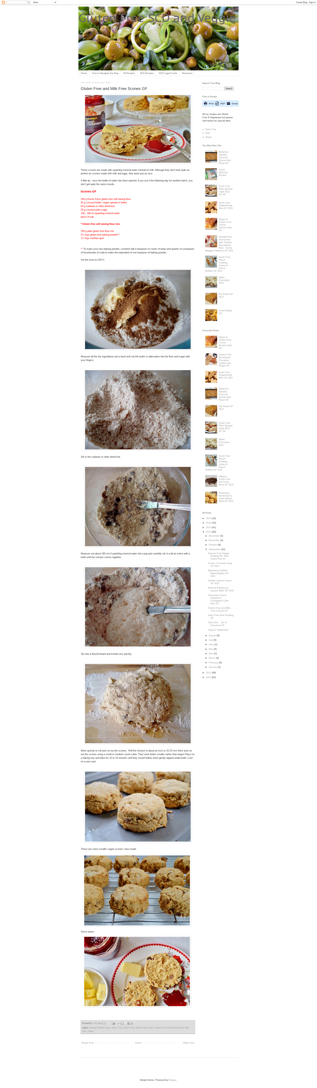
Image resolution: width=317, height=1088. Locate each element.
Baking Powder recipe (100, 1028)
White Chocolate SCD (224, 280)
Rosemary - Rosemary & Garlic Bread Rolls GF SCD (226, 497)
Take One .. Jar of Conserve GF (217, 624)
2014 (209, 527)
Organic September (218, 630)
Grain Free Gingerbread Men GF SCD (226, 205)
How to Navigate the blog (105, 73)
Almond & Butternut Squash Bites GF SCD (221, 589)
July (211, 640)
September (215, 549)
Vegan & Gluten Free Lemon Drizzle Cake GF (225, 225)
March (212, 658)
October (213, 544)
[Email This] (119, 1023)
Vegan (91, 1031)
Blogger (172, 1080)
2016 (209, 518)
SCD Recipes (147, 73)
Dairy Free (117, 1028)
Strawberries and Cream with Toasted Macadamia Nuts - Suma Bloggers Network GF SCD (219, 243)
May (211, 649)
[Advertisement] (122, 1067)
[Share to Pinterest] (131, 1023)
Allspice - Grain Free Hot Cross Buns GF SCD (226, 480)
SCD (207, 133)
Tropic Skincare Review (223, 172)
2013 (209, 531)
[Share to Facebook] (128, 1023)
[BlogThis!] (122, 1023)
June (211, 644)
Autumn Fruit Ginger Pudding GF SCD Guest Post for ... (218, 556)
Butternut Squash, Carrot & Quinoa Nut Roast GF (225, 157)
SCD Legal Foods (168, 73)
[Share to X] (125, 1023)
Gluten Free (128, 1028)
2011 (208, 677)
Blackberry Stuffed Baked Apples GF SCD (218, 573)
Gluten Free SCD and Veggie (157, 17)
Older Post (188, 1042)
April (211, 653)
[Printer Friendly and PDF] (220, 106)
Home (84, 73)
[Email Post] (113, 1023)
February (214, 662)
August (213, 635)
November (214, 540)
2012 (209, 672)
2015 (209, 522)
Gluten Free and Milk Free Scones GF (219, 609)
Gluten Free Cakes (145, 1028)
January (213, 667)
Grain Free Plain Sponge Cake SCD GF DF (226, 190)
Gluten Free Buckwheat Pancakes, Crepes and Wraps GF (225, 360)
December (214, 535)
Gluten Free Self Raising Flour (169, 1028)
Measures (187, 73)
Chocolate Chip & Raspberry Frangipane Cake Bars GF (218, 599)
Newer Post (88, 1042)
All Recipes (129, 73)
